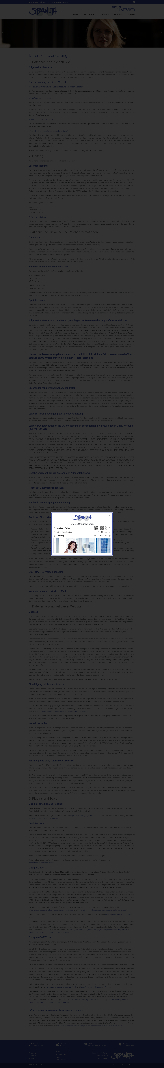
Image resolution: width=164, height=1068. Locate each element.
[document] (82, 534)
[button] (109, 515)
